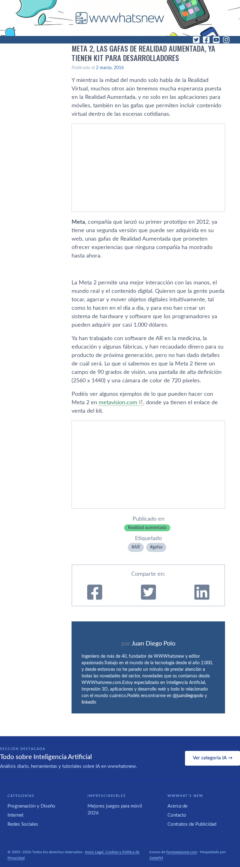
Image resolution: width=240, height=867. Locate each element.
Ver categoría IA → (212, 758)
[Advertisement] (148, 168)
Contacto (177, 815)
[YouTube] (216, 39)
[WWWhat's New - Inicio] (120, 18)
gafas (157, 547)
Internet (15, 815)
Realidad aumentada (147, 528)
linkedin (89, 702)
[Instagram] (226, 39)
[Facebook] (206, 39)
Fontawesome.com (181, 852)
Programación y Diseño (31, 806)
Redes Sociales (23, 824)
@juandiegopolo (188, 696)
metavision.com (118, 402)
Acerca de (178, 806)
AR (137, 547)
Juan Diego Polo (153, 643)
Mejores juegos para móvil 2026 (115, 810)
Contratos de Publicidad (192, 824)
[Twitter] (196, 39)
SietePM (156, 858)
